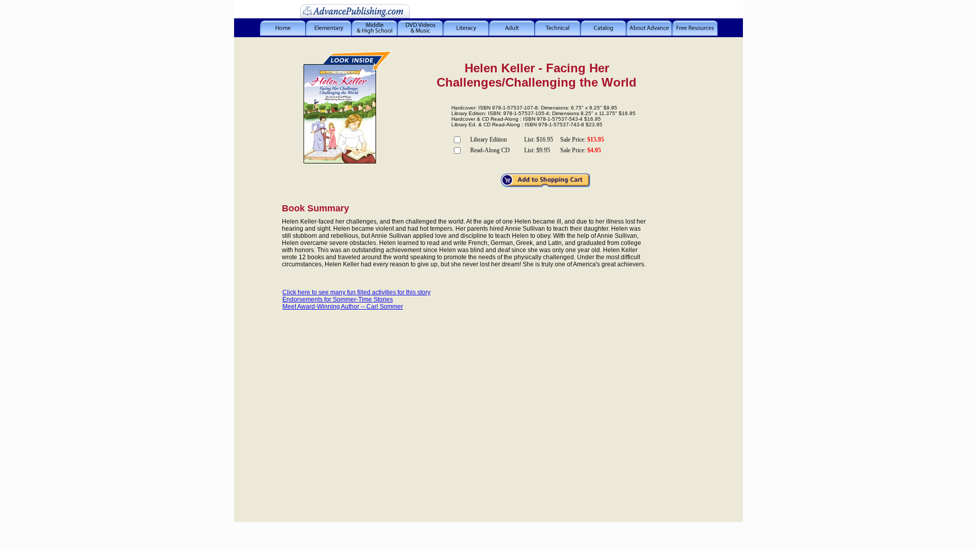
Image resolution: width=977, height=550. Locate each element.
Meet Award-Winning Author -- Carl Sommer (342, 306)
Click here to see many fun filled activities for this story (356, 292)
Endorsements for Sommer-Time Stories (337, 299)
